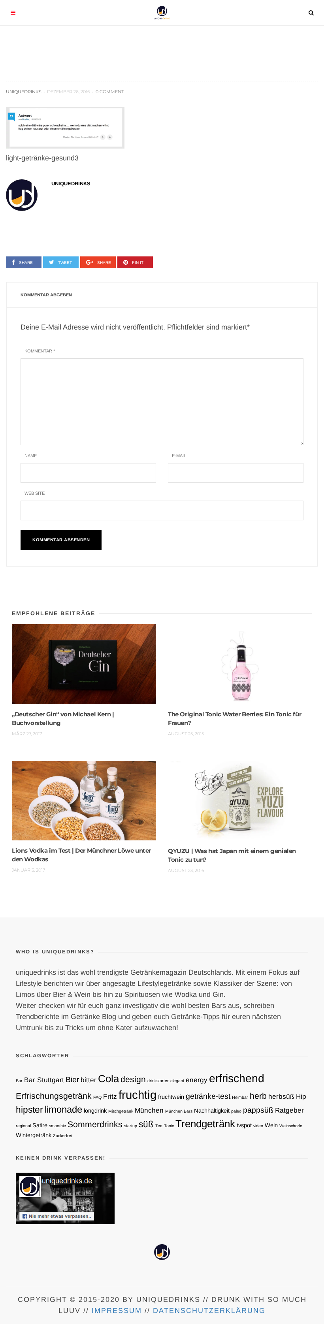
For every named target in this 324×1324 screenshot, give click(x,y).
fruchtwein (171, 1097)
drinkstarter (158, 1080)
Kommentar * (39, 350)
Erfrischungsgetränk (54, 1095)
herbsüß (281, 1096)
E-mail (179, 455)
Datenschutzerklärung (209, 1311)
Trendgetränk (205, 1124)
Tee (158, 1125)
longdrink (95, 1110)
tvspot (244, 1125)
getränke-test (208, 1096)
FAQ (97, 1097)
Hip (301, 1096)
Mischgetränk (120, 1111)
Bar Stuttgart (44, 1080)
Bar (19, 1080)
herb (258, 1095)
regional (23, 1125)
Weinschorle (290, 1125)
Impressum (117, 1311)
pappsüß (258, 1110)
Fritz (110, 1096)
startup (130, 1125)
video (258, 1125)
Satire (39, 1125)
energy (196, 1080)
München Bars (178, 1111)
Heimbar (240, 1097)
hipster (29, 1109)
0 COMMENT (110, 91)
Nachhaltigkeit (212, 1110)
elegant (177, 1080)
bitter (88, 1080)
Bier (72, 1079)
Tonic (169, 1125)
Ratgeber (289, 1110)
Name (30, 455)
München (149, 1110)
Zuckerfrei (62, 1135)
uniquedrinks (23, 91)
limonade (63, 1109)
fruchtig (137, 1094)
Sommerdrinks (95, 1124)
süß (146, 1124)
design (133, 1079)
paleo (236, 1111)
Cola (108, 1079)
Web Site (34, 493)
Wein (271, 1125)
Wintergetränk (33, 1135)
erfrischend (236, 1078)
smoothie (57, 1125)
